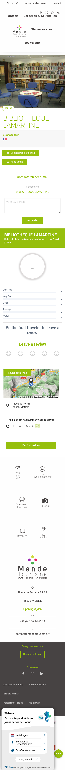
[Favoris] (47, 13)
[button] (52, 13)
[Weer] (41, 13)
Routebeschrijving (17, 372)
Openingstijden (32, 609)
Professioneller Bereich (35, 3)
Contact (57, 3)
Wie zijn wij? (12, 3)
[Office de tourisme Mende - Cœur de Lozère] (19, 31)
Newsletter (32, 654)
